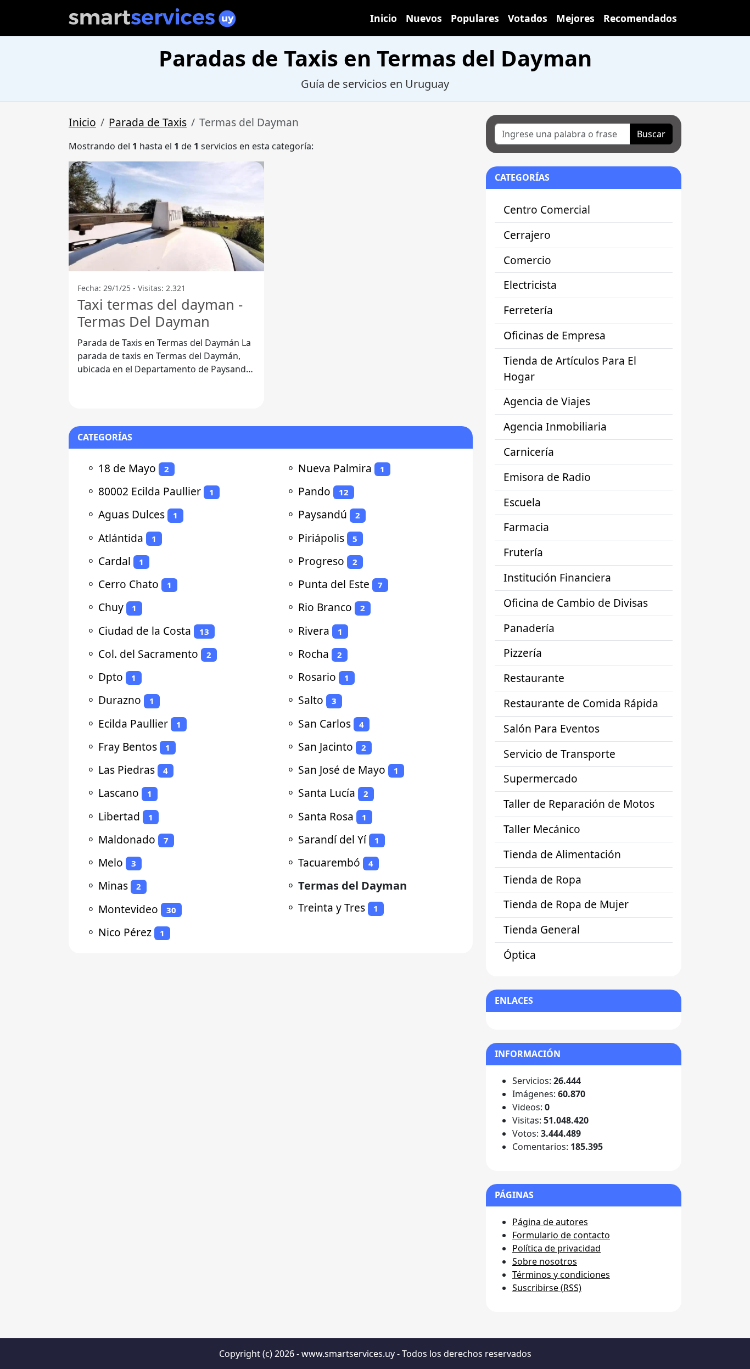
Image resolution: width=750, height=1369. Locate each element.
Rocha (313, 653)
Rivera (313, 630)
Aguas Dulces (131, 514)
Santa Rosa (326, 816)
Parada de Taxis (148, 122)
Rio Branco (325, 607)
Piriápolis (321, 537)
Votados (527, 18)
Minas (113, 885)
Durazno (119, 699)
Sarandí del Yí (332, 839)
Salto (310, 699)
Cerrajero (527, 234)
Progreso (321, 561)
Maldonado (126, 839)
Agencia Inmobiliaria (555, 426)
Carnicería (528, 451)
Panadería (529, 628)
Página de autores (550, 1222)
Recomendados (640, 18)
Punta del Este (334, 584)
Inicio (383, 18)
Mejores (575, 18)
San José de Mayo (341, 769)
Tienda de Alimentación (562, 854)
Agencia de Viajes (546, 401)
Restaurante (533, 677)
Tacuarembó (329, 862)
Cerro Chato (128, 584)
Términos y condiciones (561, 1275)
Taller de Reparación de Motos (578, 803)
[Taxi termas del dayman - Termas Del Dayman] (166, 216)
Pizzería (522, 652)
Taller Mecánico (541, 829)
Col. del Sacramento (148, 653)
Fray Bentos (127, 746)
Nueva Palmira (335, 468)
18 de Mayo (127, 468)
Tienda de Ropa (542, 879)
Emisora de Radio (547, 477)
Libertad (119, 816)
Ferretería (528, 310)
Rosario (317, 676)
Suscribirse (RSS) (546, 1288)
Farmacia (526, 526)
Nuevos (424, 18)
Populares (475, 18)
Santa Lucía (326, 792)
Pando (314, 491)
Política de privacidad (556, 1248)
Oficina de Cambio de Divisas (575, 602)
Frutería (523, 552)
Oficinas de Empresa (554, 335)
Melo (110, 862)
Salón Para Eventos (551, 728)
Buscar (651, 134)
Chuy (111, 607)
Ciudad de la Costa (144, 630)
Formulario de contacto (561, 1235)
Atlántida (120, 537)
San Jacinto (325, 746)
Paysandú (322, 514)
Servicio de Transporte (559, 753)
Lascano (118, 792)
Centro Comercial (546, 209)
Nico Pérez (125, 932)
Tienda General (541, 929)
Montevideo (128, 909)
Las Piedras (126, 769)
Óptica (519, 954)
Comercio (527, 260)
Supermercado (540, 778)
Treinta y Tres (331, 907)
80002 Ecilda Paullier (149, 491)
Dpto (110, 676)
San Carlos (324, 723)
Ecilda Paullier (133, 723)
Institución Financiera (557, 577)
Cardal (114, 561)
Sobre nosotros (544, 1261)
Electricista (530, 284)
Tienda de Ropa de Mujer (566, 904)
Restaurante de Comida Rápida (580, 703)
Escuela (522, 502)
